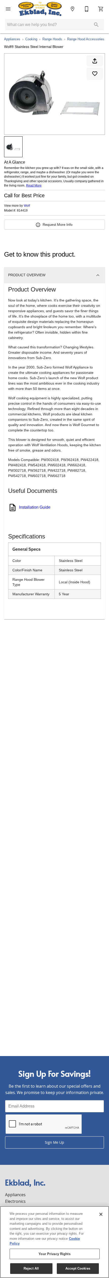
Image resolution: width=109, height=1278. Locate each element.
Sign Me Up (54, 1142)
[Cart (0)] (101, 9)
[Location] (72, 9)
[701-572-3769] (87, 9)
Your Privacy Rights (54, 1254)
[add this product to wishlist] (95, 74)
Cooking (31, 39)
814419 (22, 210)
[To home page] (39, 9)
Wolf (27, 205)
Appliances (12, 39)
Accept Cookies (77, 1268)
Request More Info (57, 224)
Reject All (31, 1268)
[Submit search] (96, 24)
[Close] (100, 1214)
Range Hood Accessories (85, 39)
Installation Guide (34, 507)
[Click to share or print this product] (95, 61)
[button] (8, 9)
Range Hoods (52, 39)
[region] (54, 1242)
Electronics (15, 1201)
